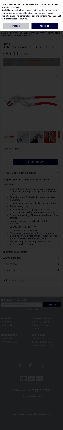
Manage (16, 26)
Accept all (44, 26)
